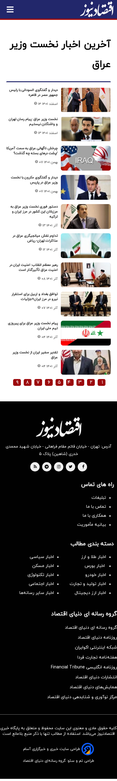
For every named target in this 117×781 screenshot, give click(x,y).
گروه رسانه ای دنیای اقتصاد (91, 628)
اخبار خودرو (95, 575)
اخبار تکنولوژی (40, 575)
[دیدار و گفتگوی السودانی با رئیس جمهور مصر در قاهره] (86, 99)
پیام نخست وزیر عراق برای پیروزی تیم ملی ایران (33, 326)
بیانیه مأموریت (91, 525)
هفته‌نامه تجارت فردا (97, 657)
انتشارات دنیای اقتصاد (96, 677)
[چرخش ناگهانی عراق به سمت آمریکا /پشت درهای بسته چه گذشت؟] (86, 158)
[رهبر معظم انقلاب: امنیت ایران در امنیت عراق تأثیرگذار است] (86, 274)
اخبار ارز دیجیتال (90, 593)
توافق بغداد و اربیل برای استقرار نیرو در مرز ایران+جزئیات (35, 296)
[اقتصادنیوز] (58, 428)
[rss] (35, 467)
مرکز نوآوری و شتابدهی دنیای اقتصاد (82, 697)
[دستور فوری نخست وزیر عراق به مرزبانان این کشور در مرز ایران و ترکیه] (86, 216)
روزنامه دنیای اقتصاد (97, 637)
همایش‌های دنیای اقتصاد (93, 687)
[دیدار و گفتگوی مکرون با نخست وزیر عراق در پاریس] (86, 187)
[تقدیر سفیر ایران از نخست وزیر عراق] (86, 362)
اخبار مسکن (43, 566)
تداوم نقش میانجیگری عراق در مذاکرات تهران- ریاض (35, 238)
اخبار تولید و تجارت (88, 584)
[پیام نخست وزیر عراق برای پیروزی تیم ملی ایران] (86, 333)
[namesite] (97, 9)
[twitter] (70, 467)
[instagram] (59, 467)
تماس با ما (96, 507)
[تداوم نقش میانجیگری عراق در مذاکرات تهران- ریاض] (86, 245)
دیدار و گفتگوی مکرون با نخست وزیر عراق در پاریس (34, 180)
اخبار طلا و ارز (93, 557)
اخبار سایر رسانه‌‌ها (36, 593)
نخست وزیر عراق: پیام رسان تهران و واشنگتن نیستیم (33, 122)
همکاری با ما (94, 516)
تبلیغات (98, 498)
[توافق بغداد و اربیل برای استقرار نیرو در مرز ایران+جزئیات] (86, 304)
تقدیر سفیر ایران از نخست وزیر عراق (35, 355)
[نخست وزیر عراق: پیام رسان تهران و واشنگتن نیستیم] (86, 129)
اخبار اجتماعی (41, 584)
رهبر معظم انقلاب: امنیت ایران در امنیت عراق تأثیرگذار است (33, 267)
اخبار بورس (95, 566)
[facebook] (83, 467)
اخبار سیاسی (42, 557)
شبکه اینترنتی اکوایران (96, 647)
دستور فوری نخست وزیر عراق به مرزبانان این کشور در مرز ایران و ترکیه (34, 211)
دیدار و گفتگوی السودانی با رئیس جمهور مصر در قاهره (33, 92)
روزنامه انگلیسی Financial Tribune (84, 667)
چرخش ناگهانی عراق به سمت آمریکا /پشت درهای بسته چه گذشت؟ (32, 151)
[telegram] (47, 467)
